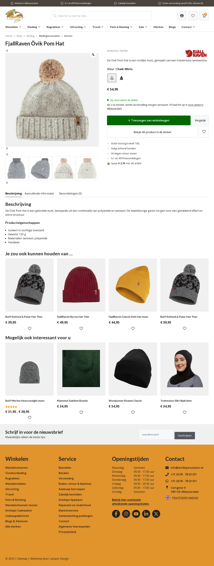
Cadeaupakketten (17, 516)
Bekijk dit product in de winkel (152, 132)
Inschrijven (185, 435)
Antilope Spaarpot (71, 500)
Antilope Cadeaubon (18, 510)
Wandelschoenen (16, 468)
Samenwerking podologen (76, 516)
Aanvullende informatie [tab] (39, 193)
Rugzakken (53, 26)
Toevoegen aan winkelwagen (150, 120)
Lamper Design (59, 558)
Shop (19, 35)
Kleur (110, 69)
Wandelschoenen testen (21, 505)
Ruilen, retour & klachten (75, 484)
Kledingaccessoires (49, 35)
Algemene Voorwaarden (74, 526)
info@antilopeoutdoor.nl (187, 468)
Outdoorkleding (15, 473)
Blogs (172, 26)
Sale (141, 26)
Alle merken (13, 526)
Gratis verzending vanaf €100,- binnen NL (182, 3)
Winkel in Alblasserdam (26, 3)
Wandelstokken (15, 484)
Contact (186, 26)
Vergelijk (200, 120)
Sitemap (22, 558)
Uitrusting (76, 26)
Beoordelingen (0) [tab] (70, 193)
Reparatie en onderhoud (75, 505)
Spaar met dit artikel (126, 163)
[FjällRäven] (196, 56)
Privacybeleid (67, 532)
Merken (158, 26)
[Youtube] (136, 514)
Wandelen (11, 26)
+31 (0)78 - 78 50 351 (184, 474)
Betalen (64, 473)
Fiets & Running (119, 26)
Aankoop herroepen (72, 489)
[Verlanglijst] (181, 15)
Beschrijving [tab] (13, 193)
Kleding (32, 26)
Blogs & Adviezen (16, 521)
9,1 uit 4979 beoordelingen (78, 3)
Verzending (66, 478)
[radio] (112, 78)
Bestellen (65, 468)
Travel (96, 26)
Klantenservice (68, 510)
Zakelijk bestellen (127, 3)
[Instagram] (126, 514)
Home (8, 35)
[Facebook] (116, 514)
